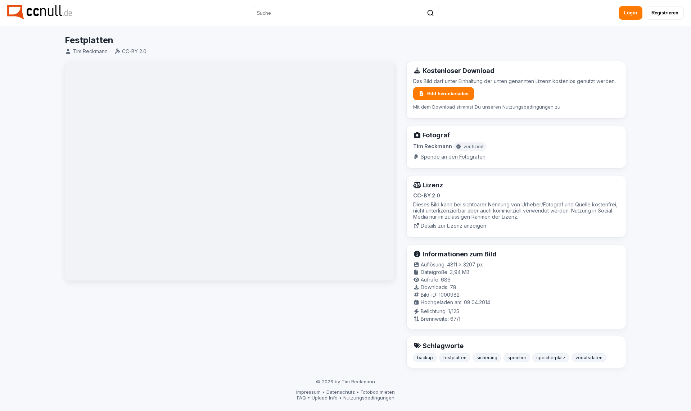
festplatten (454, 357)
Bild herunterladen (448, 93)
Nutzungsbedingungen (528, 107)
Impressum (308, 392)
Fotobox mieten (378, 392)
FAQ (301, 398)
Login (630, 12)
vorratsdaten (588, 357)
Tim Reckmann (90, 51)
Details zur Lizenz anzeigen (452, 226)
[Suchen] (430, 13)
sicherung (487, 357)
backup (425, 357)
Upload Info (325, 398)
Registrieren (664, 12)
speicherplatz (550, 357)
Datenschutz (340, 392)
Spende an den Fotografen (452, 157)
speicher (516, 357)
